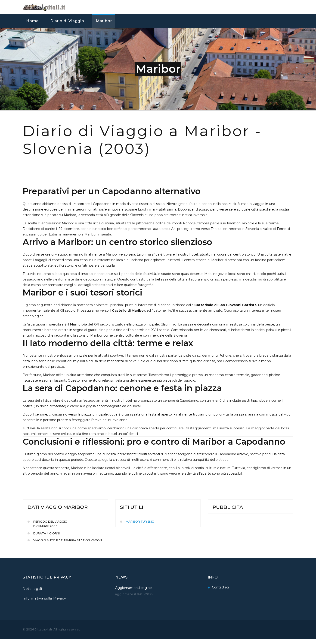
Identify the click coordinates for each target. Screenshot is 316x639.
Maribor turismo (140, 521)
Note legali (32, 589)
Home (32, 21)
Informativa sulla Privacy (44, 598)
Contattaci (220, 587)
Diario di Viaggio (67, 21)
